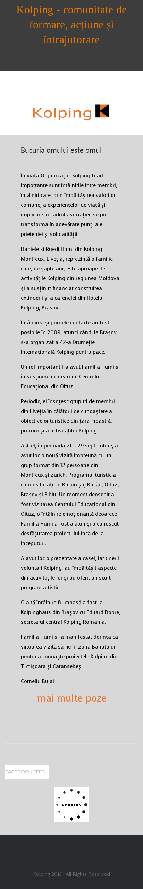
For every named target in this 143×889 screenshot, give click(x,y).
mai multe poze (72, 698)
